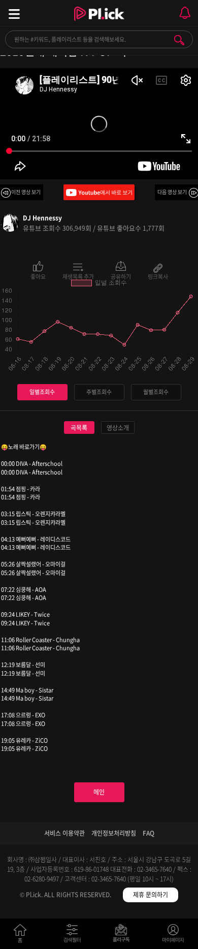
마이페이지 (173, 935)
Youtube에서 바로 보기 (99, 192)
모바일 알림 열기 (184, 13)
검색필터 (74, 935)
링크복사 (158, 275)
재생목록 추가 (78, 275)
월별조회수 (156, 392)
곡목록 (79, 427)
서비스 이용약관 (64, 833)
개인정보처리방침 (113, 833)
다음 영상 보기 (172, 192)
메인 (99, 792)
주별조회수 (99, 392)
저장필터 (124, 935)
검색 (179, 40)
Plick (99, 23)
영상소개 (118, 427)
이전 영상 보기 (26, 192)
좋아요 (38, 275)
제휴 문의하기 (150, 894)
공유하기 (121, 275)
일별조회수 (42, 392)
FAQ (148, 833)
